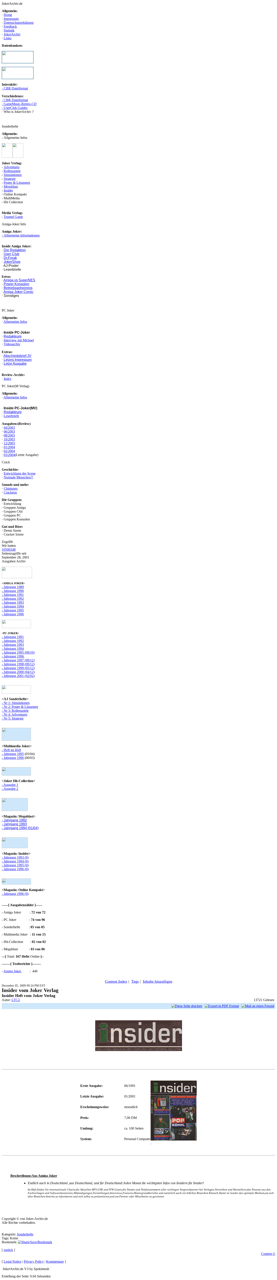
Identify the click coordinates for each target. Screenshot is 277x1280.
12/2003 (9, 443)
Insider (8, 190)
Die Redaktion (15, 250)
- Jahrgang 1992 (13, 598)
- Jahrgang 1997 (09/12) (18, 660)
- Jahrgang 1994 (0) (15, 861)
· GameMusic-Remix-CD (19, 104)
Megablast (11, 186)
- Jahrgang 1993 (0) (15, 857)
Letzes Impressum (18, 360)
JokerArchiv (12, 34)
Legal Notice (12, 1261)
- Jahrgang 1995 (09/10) (18, 652)
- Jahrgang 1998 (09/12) (18, 664)
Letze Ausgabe (15, 363)
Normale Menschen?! (18, 477)
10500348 (9, 549)
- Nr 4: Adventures (14, 714)
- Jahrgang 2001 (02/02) (18, 676)
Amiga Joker (12, 971)
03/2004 (9, 455)
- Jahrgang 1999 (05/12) (18, 668)
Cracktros (10, 492)
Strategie (10, 179)
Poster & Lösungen (17, 182)
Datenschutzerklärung (19, 22)
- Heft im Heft (11, 750)
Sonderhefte (25, 1234)
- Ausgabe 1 (10, 785)
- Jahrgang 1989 (13, 587)
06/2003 (9, 431)
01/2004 (9, 447)
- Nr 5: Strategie (13, 718)
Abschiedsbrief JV (17, 356)
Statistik (9, 30)
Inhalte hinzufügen (157, 981)
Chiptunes (11, 488)
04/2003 (9, 427)
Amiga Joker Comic (18, 292)
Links (7, 38)
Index (7, 379)
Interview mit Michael (19, 340)
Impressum (11, 19)
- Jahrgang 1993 (13, 602)
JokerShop (12, 262)
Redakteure (13, 336)
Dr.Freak (10, 258)
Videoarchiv (12, 344)
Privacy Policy (34, 1261)
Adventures (11, 167)
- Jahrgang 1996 (13, 614)
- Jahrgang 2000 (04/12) (18, 672)
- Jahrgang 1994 (13, 606)
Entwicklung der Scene (19, 473)
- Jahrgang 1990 (13, 591)
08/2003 (9, 435)
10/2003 (9, 439)
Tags (135, 981)
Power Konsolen (16, 284)
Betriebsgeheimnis (18, 288)
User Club (11, 254)
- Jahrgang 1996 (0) (15, 869)
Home (8, 15)
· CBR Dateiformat (15, 88)
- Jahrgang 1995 (13, 610)
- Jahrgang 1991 (13, 595)
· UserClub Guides (14, 108)
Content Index (116, 981)
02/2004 (9, 451)
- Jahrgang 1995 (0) (15, 865)
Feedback (10, 26)
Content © (268, 1254)
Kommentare (55, 1261)
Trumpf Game (13, 217)
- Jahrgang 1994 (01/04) (20, 828)
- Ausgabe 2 (10, 788)
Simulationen (13, 175)
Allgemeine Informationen (21, 235)
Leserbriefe (11, 416)
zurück (8, 1250)
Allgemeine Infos (15, 321)
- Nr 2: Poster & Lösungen (20, 707)
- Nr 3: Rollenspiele (15, 710)
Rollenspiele (12, 171)
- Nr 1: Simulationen (16, 703)
